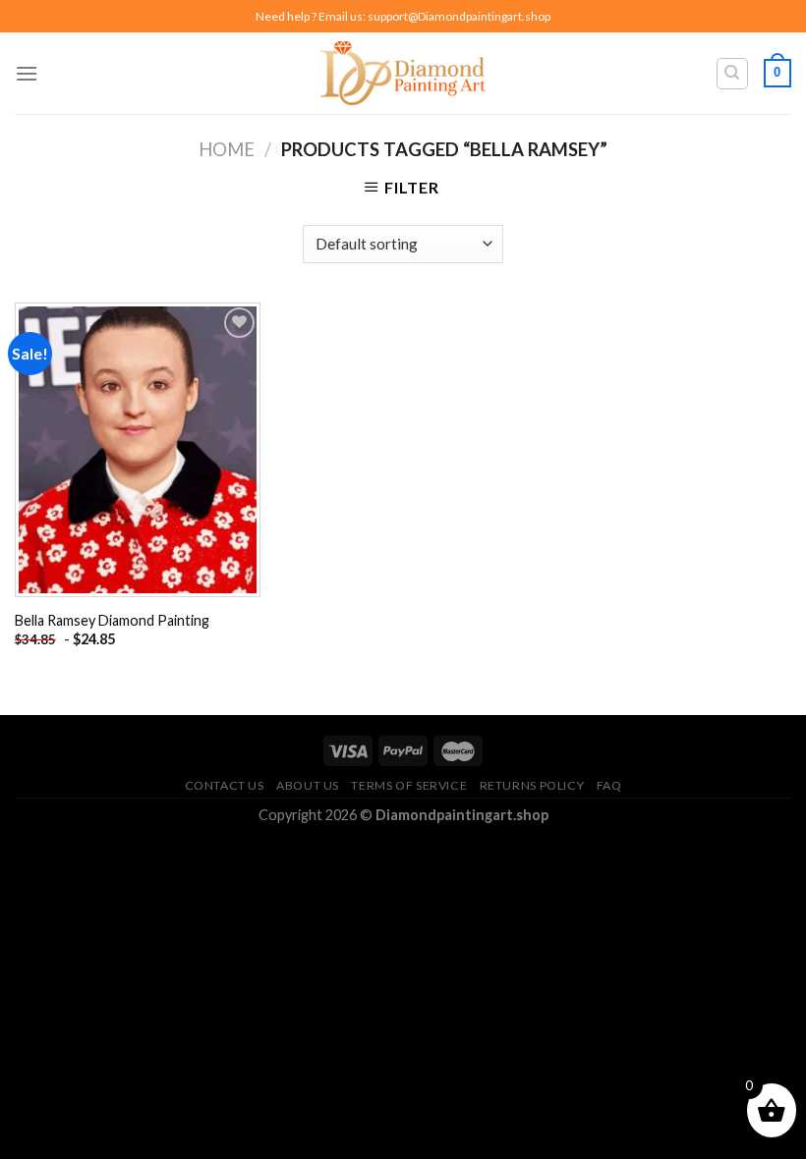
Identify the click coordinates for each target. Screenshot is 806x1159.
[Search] (733, 73)
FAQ (609, 785)
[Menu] (26, 73)
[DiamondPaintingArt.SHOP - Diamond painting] (403, 72)
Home (227, 149)
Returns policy (532, 785)
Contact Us (224, 785)
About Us (307, 785)
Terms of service (409, 785)
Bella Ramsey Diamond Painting (112, 620)
